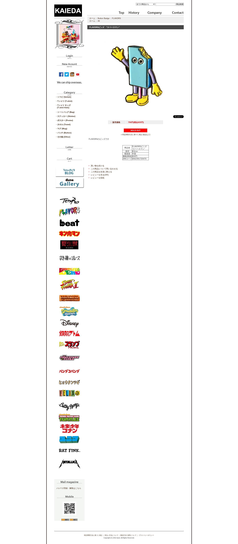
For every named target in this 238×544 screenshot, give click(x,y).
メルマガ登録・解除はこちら (68, 488)
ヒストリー (132, 12)
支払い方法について (111, 535)
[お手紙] (69, 149)
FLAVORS (116, 18)
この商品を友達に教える (101, 172)
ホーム (92, 18)
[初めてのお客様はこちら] (69, 66)
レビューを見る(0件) (100, 175)
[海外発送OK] (69, 84)
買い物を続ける (97, 166)
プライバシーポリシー (146, 535)
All (99, 21)
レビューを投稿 (97, 178)
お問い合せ (177, 12)
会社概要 (155, 12)
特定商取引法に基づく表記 (93, 535)
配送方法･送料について (128, 535)
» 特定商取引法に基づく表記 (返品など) (135, 135)
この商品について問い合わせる (104, 169)
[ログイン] (69, 58)
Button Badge (103, 18)
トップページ (122, 12)
